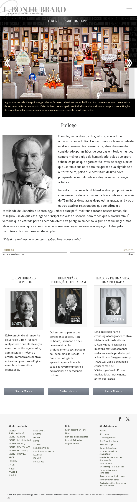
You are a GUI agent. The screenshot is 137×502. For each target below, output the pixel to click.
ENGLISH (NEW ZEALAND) (19, 464)
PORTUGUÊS (38, 479)
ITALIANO (37, 475)
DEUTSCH (37, 451)
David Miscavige (106, 462)
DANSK (11, 474)
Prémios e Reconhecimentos (76, 454)
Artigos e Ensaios (72, 461)
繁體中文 (12, 492)
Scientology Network (108, 455)
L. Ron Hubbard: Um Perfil (75, 447)
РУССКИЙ (13, 489)
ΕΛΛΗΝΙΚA (37, 472)
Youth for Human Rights (109, 497)
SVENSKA (37, 462)
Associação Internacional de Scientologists (111, 475)
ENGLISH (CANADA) (17, 454)
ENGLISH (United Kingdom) (20, 457)
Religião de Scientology (109, 458)
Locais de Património (73, 457)
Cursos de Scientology (108, 465)
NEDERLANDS (39, 448)
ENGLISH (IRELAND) (17, 461)
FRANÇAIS (13, 478)
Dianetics (103, 448)
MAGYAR (36, 455)
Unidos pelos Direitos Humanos (112, 493)
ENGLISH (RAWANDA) (17, 471)
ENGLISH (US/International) (16, 449)
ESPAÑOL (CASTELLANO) (43, 469)
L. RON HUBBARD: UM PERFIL (68, 21)
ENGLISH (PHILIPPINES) (18, 468)
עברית (12, 482)
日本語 (11, 486)
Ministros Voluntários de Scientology (108, 470)
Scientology (104, 451)
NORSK (36, 458)
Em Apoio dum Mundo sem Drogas (108, 488)
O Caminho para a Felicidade (112, 484)
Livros (67, 450)
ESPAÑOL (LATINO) (41, 465)
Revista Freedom (106, 481)
